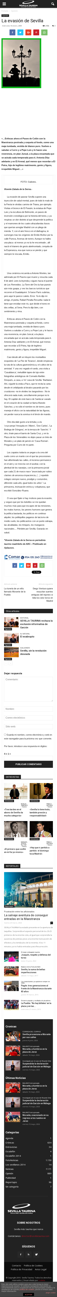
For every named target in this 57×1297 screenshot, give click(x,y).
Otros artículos (12, 611)
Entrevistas (9, 801)
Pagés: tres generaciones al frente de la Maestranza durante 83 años (36, 988)
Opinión (5, 16)
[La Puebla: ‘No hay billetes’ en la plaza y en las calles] (11, 1005)
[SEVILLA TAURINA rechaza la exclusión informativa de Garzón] (11, 622)
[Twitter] (36, 1255)
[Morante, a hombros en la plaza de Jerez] (13, 1051)
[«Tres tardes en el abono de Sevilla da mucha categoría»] (15, 791)
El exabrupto (27, 636)
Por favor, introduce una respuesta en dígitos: (25, 746)
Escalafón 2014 (13, 1155)
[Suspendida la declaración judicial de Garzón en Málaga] (13, 1065)
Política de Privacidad (21, 1269)
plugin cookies (51, 1292)
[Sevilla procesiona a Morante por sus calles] (13, 1036)
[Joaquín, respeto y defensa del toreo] (11, 956)
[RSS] (28, 1255)
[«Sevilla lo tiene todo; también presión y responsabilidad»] (41, 791)
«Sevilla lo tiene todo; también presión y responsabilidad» (40, 812)
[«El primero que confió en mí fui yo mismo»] (15, 829)
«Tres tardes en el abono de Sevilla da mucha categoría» (13, 812)
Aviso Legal (40, 1269)
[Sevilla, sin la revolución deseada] (11, 652)
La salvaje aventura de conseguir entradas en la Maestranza (26, 917)
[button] (53, 4)
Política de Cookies (33, 1265)
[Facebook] (21, 1255)
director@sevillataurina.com (35, 1236)
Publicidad (11, 1177)
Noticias (10, 1168)
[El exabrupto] (11, 638)
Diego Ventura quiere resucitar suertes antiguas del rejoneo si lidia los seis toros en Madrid (42, 594)
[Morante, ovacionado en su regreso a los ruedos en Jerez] (13, 1117)
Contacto (16, 1265)
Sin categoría (12, 1186)
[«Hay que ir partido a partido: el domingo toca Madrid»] (41, 829)
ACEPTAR (28, 1295)
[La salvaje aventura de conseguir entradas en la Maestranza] (28, 890)
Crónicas (10, 1142)
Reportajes (9, 906)
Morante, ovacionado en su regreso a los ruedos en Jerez (36, 1118)
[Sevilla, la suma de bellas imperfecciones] (11, 971)
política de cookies (27, 1289)
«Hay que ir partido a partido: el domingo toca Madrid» (39, 850)
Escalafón (10, 1151)
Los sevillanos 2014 (15, 1164)
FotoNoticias (12, 1160)
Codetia (41, 1280)
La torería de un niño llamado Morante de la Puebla (14, 591)
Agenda (9, 1138)
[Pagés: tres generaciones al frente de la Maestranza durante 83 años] (11, 986)
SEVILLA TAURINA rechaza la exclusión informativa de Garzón (36, 624)
